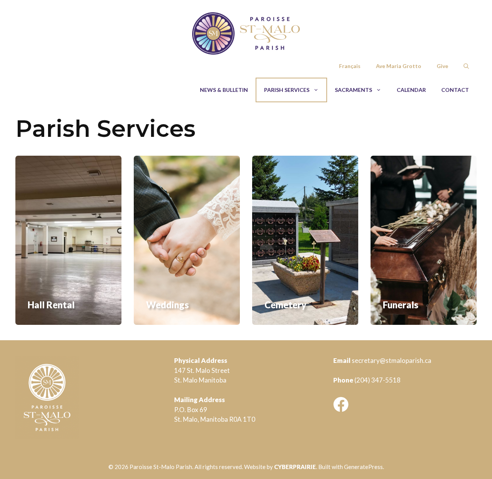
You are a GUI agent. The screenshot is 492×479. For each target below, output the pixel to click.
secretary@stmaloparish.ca (391, 360)
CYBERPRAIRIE (295, 466)
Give (442, 66)
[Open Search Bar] (466, 66)
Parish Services (286, 89)
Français (350, 66)
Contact (455, 89)
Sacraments (353, 89)
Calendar (411, 89)
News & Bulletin (224, 89)
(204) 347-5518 (377, 380)
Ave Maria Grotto (398, 66)
